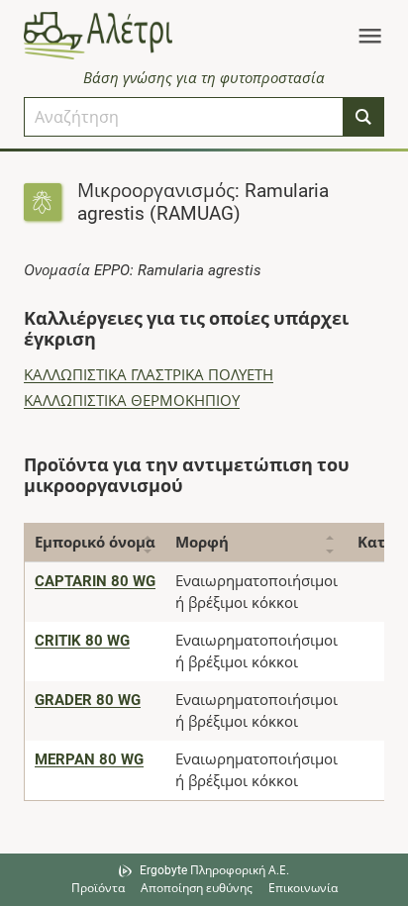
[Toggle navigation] (370, 35)
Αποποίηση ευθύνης (197, 888)
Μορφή (202, 543)
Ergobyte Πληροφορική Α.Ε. (214, 870)
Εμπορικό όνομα (95, 543)
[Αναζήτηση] (363, 117)
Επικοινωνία (303, 888)
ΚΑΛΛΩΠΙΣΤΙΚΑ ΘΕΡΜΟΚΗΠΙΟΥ (132, 401)
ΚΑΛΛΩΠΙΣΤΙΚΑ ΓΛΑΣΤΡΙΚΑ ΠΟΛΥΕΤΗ (148, 375)
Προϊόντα (98, 888)
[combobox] (184, 117)
